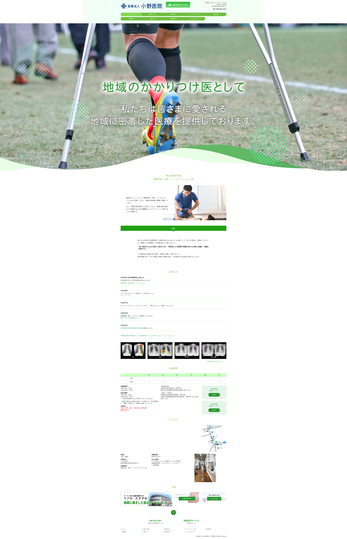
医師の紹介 (173, 14)
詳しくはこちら (126, 295)
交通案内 (131, 18)
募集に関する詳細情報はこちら (131, 318)
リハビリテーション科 (195, 14)
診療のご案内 (152, 14)
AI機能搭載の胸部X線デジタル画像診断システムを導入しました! (141, 335)
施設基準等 (173, 18)
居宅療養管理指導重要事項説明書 (131, 328)
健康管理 (215, 14)
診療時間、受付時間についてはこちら (133, 283)
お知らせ (152, 18)
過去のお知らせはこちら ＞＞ (216, 361)
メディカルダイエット (195, 18)
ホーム (131, 14)
